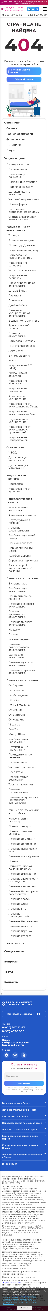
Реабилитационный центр (22, 537)
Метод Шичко (18, 734)
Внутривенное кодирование (18, 420)
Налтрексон (17, 483)
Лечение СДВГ (19, 903)
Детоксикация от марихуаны (20, 467)
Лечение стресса (20, 935)
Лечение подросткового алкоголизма (19, 647)
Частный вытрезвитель (24, 199)
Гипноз (13, 634)
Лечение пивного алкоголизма (20, 623)
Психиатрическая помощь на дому (21, 867)
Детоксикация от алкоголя (20, 193)
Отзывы (12, 128)
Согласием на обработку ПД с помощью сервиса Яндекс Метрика (20, 1303)
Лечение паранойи (21, 931)
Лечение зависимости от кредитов (23, 880)
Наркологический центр (21, 549)
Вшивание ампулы (21, 240)
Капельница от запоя (23, 181)
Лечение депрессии (22, 843)
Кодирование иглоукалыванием (21, 256)
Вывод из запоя (17, 164)
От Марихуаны (18, 695)
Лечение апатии (19, 899)
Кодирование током (22, 340)
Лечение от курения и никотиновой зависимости (23, 800)
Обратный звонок (24, 79)
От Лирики (16, 685)
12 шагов (14, 724)
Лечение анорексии (22, 886)
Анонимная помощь (22, 515)
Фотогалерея (16, 139)
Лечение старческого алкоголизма (23, 671)
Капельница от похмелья (19, 175)
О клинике (12, 122)
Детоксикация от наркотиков (20, 459)
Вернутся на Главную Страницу (19, 71)
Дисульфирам (18, 290)
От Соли (14, 700)
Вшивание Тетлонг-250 (24, 320)
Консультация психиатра (18, 820)
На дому (14, 629)
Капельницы (15, 943)
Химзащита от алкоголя (18, 374)
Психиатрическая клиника (21, 833)
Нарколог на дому (21, 186)
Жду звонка (24, 1083)
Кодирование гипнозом (18, 277)
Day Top (14, 729)
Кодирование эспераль (18, 264)
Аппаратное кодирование (18, 397)
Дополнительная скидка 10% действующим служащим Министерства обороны (24, 2)
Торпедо (14, 235)
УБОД (13, 452)
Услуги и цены (14, 158)
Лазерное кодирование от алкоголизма (19, 313)
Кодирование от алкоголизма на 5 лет (23, 413)
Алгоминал (16, 300)
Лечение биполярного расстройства (24, 893)
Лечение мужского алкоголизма (21, 664)
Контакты (11, 982)
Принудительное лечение (20, 597)
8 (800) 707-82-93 (12, 15)
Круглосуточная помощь (19, 521)
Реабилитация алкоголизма (18, 590)
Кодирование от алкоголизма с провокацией (19, 429)
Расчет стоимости (19, 133)
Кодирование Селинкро (18, 390)
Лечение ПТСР (19, 908)
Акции (11, 150)
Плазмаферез (18, 204)
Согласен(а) (24, 1308)
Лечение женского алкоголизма (21, 605)
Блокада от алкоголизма (17, 335)
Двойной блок (18, 305)
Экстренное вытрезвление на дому (24, 210)
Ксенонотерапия (20, 639)
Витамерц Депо (19, 355)
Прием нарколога (20, 543)
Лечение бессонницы (23, 921)
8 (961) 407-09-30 (37, 15)
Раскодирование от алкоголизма (22, 284)
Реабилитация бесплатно (18, 778)
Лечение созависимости (19, 529)
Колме (13, 360)
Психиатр (15, 861)
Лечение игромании (22, 873)
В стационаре (18, 169)
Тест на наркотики (21, 784)
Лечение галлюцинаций (19, 915)
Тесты (8, 971)
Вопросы (11, 961)
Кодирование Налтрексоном (18, 439)
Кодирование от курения (19, 490)
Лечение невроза (20, 926)
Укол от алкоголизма (22, 270)
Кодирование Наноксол (18, 382)
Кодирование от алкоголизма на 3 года (23, 405)
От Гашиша (16, 690)
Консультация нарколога (18, 509)
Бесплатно (16, 772)
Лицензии (13, 145)
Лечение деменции (22, 838)
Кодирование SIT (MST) (20, 367)
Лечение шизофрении (24, 856)
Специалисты (14, 951)
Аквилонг (15, 295)
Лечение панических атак (23, 850)
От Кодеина (16, 719)
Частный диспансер (22, 767)
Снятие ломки (16, 447)
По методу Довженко (23, 245)
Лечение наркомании (22, 680)
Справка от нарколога (23, 560)
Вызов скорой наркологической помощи (20, 568)
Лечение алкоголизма (22, 578)
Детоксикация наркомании (18, 748)
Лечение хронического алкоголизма (18, 614)
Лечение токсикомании (18, 791)
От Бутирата (17, 714)
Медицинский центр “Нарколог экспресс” (14, 9)
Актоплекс (16, 350)
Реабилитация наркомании (18, 740)
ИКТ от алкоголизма (22, 345)
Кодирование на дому (23, 250)
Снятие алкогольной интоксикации (22, 218)
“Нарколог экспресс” (12, 1282)
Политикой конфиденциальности (24, 1301)
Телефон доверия (20, 555)
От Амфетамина (19, 705)
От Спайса (15, 709)
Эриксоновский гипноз (19, 327)
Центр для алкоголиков (17, 656)
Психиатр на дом (20, 826)
